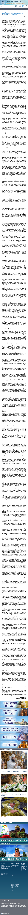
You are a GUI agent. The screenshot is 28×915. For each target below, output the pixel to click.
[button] (26, 6)
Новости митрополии (5, 872)
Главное (3, 863)
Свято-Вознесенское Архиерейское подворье (11, 13)
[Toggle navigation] (1, 6)
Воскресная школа (14, 885)
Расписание (4, 895)
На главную (4, 12)
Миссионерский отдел (15, 883)
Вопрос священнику (5, 896)
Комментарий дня (4, 868)
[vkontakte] (16, 6)
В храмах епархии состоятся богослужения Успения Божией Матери (14, 818)
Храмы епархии (10, 12)
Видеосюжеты (3, 875)
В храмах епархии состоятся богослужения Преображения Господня (13, 795)
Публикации (3, 869)
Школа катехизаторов (15, 886)
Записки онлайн (23, 864)
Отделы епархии (15, 863)
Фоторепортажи (4, 874)
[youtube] (19, 6)
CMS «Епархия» (18, 903)
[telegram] (23, 6)
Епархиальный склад (15, 884)
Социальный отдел (14, 866)
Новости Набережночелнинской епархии (5, 866)
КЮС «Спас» (13, 887)
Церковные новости (4, 873)
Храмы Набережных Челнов (19, 12)
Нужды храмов (24, 870)
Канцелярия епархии (15, 865)
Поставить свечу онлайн (23, 869)
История (22, 13)
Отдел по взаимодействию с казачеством (14, 872)
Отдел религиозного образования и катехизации (15, 869)
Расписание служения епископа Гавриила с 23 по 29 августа (14, 771)
